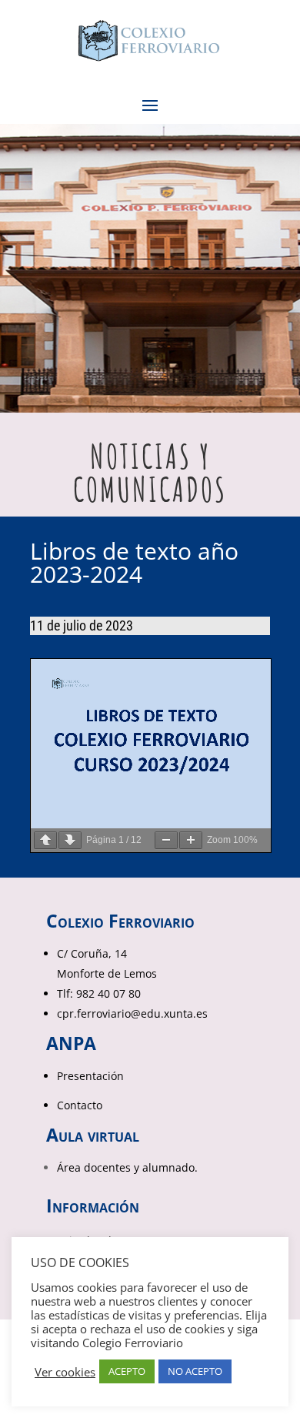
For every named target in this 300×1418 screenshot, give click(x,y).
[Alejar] (166, 840)
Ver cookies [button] (65, 1372)
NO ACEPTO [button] (195, 1371)
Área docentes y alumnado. (127, 1167)
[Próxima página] (70, 840)
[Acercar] (190, 840)
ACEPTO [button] (126, 1371)
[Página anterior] (45, 840)
